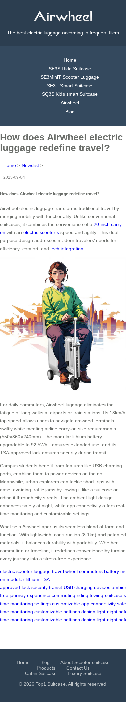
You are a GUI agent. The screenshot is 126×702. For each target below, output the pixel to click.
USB (68, 587)
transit (55, 587)
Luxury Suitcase (84, 673)
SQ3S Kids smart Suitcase (70, 94)
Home (70, 60)
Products (46, 668)
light (101, 611)
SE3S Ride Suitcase (70, 68)
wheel (71, 571)
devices (102, 587)
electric (7, 571)
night (112, 611)
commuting (63, 595)
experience (38, 595)
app (85, 603)
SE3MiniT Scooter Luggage (70, 77)
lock (26, 587)
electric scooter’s (41, 232)
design (88, 611)
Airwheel (70, 103)
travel (58, 571)
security (39, 587)
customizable (66, 603)
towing (96, 595)
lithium (32, 579)
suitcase (113, 595)
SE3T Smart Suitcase (69, 85)
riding (82, 595)
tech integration (66, 248)
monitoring (21, 603)
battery (111, 571)
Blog (70, 111)
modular (15, 579)
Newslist (30, 165)
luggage (42, 571)
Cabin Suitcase (41, 673)
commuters (91, 571)
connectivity (103, 603)
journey (18, 595)
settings (42, 603)
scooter (24, 571)
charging (83, 587)
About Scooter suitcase (85, 662)
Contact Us (78, 668)
